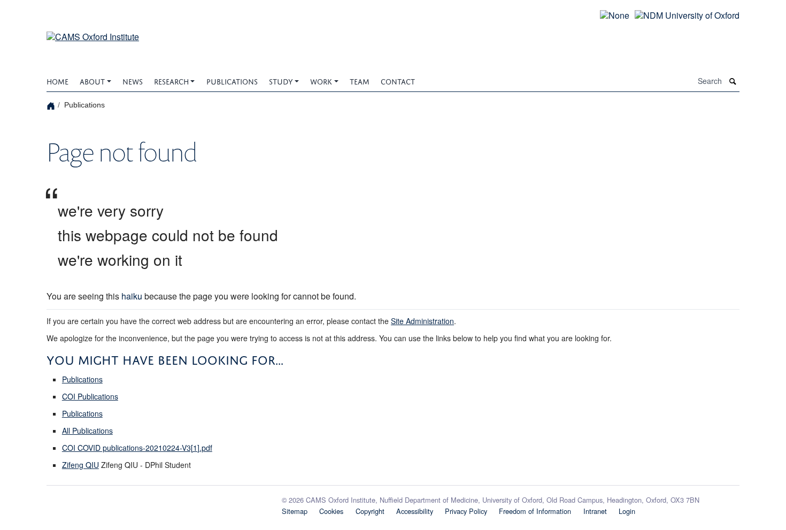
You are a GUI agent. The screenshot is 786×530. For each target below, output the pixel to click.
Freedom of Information (535, 511)
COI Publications (90, 396)
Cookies (331, 511)
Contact (398, 80)
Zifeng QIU (80, 464)
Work (321, 80)
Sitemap (294, 511)
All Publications (87, 430)
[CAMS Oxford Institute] (93, 30)
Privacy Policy (466, 511)
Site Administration (422, 321)
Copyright (370, 511)
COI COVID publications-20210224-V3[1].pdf (137, 447)
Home (57, 80)
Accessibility (414, 511)
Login (627, 511)
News (132, 80)
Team (359, 80)
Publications (232, 80)
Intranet (595, 511)
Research (171, 80)
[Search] (733, 81)
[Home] (52, 105)
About (92, 80)
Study (281, 80)
